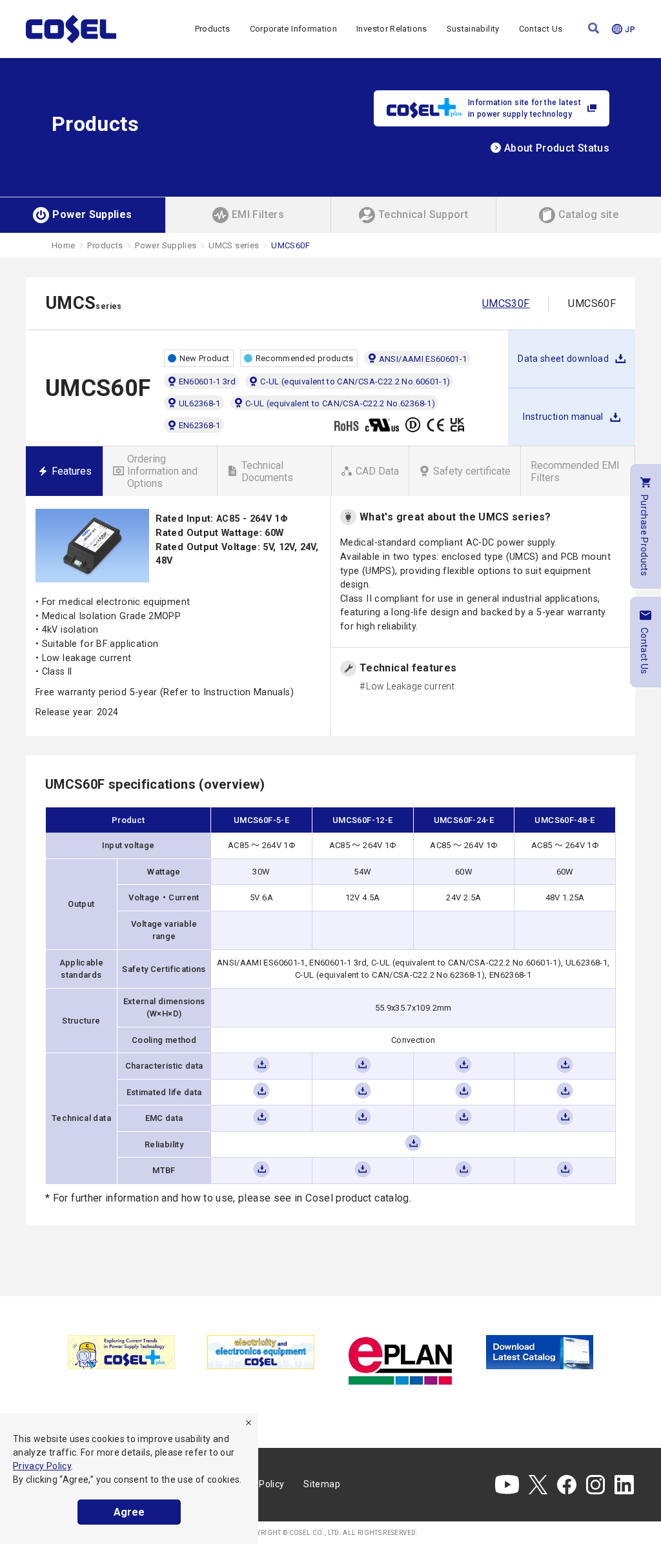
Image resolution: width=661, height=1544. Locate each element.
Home (63, 245)
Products (212, 29)
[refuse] (248, 1423)
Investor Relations (391, 29)
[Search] (593, 29)
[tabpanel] (121, 1352)
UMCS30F (506, 303)
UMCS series (233, 245)
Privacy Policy (42, 1466)
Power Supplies (165, 245)
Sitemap (321, 1484)
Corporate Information (294, 29)
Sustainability (473, 29)
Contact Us (541, 29)
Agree (129, 1512)
